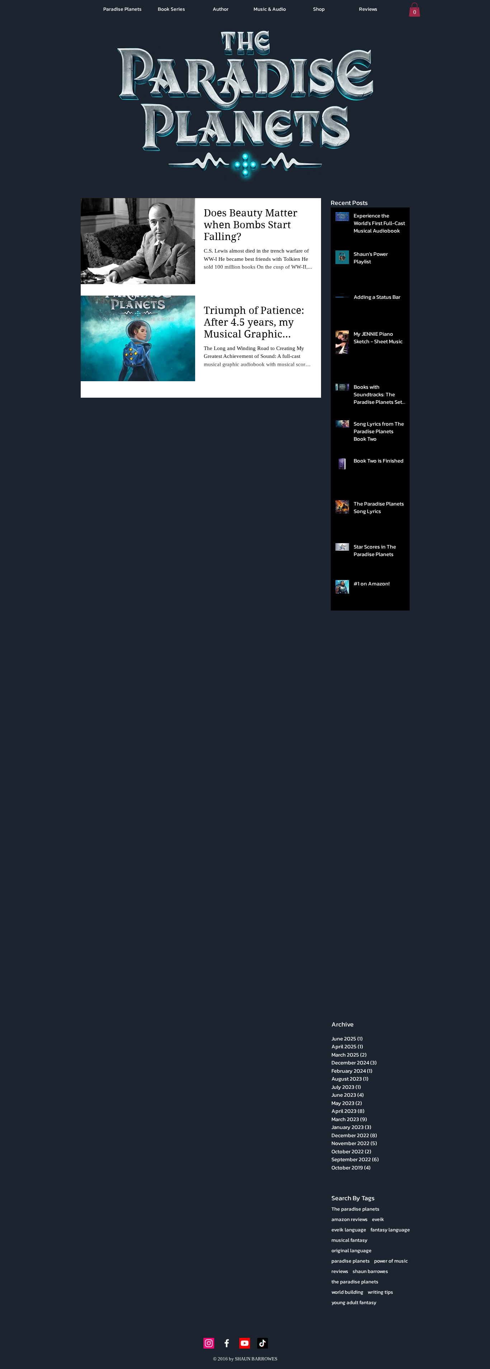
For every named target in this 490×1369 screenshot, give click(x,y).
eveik (378, 1219)
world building (347, 1292)
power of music (391, 1261)
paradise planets (350, 1261)
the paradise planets (354, 1282)
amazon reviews (349, 1219)
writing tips (380, 1292)
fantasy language (390, 1230)
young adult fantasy (353, 1302)
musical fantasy (349, 1240)
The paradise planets (355, 1209)
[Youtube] (244, 1343)
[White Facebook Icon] (226, 1343)
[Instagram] (208, 1343)
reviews (339, 1271)
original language (351, 1251)
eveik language (348, 1230)
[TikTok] (262, 1343)
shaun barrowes (370, 1271)
